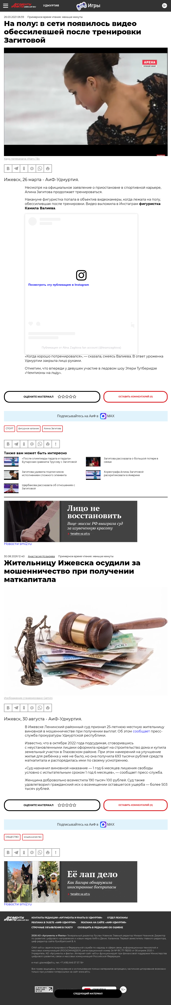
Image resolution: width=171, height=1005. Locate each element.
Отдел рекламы (117, 917)
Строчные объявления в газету (52, 927)
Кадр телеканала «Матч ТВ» (22, 158)
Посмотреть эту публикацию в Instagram (58, 284)
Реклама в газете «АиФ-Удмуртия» (53, 922)
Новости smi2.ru (18, 544)
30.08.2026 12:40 (14, 556)
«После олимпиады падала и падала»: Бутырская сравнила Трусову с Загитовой (49, 460)
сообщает (142, 731)
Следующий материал (88, 993)
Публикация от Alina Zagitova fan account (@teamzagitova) (81, 347)
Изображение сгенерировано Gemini (28, 698)
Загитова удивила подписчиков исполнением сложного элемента (44, 473)
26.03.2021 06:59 (14, 17)
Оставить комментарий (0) (135, 396)
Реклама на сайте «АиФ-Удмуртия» (103, 922)
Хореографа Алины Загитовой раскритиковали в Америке (123, 473)
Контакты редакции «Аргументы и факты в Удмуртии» (66, 917)
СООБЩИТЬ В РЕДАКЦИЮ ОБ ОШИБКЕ (100, 927)
